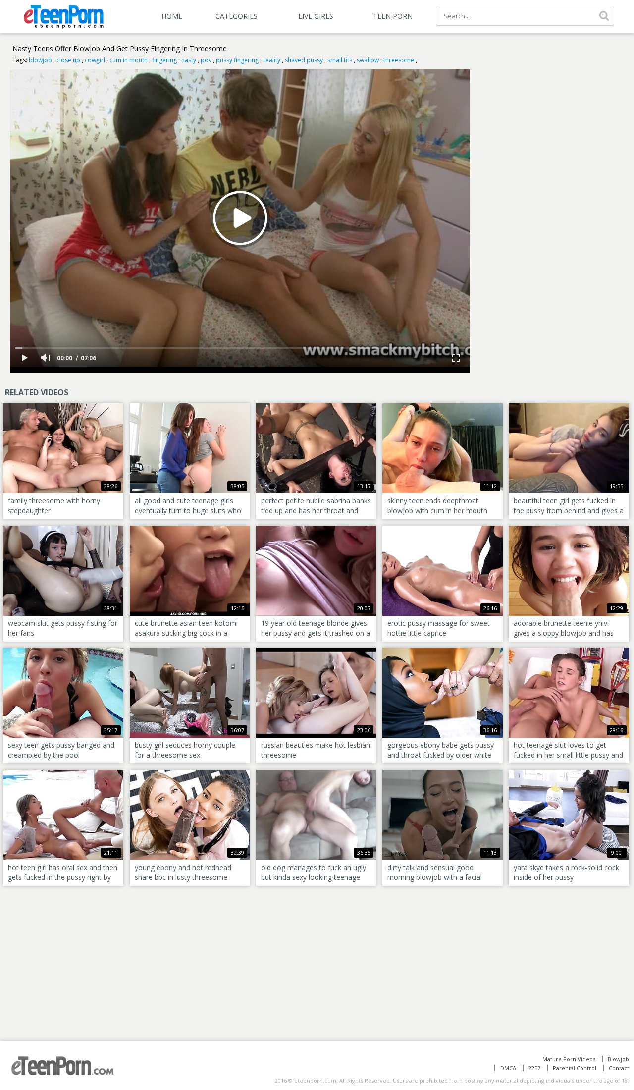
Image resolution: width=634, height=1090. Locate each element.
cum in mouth (128, 60)
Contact (619, 1068)
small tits (339, 60)
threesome (398, 60)
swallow (368, 60)
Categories (236, 16)
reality (271, 60)
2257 (534, 1068)
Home (171, 16)
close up (68, 60)
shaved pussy (304, 60)
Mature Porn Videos (568, 1059)
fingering (164, 60)
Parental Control (574, 1068)
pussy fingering (237, 60)
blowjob (40, 60)
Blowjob (618, 1059)
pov (206, 60)
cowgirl (95, 60)
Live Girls (315, 16)
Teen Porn (393, 16)
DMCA (508, 1068)
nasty (188, 60)
